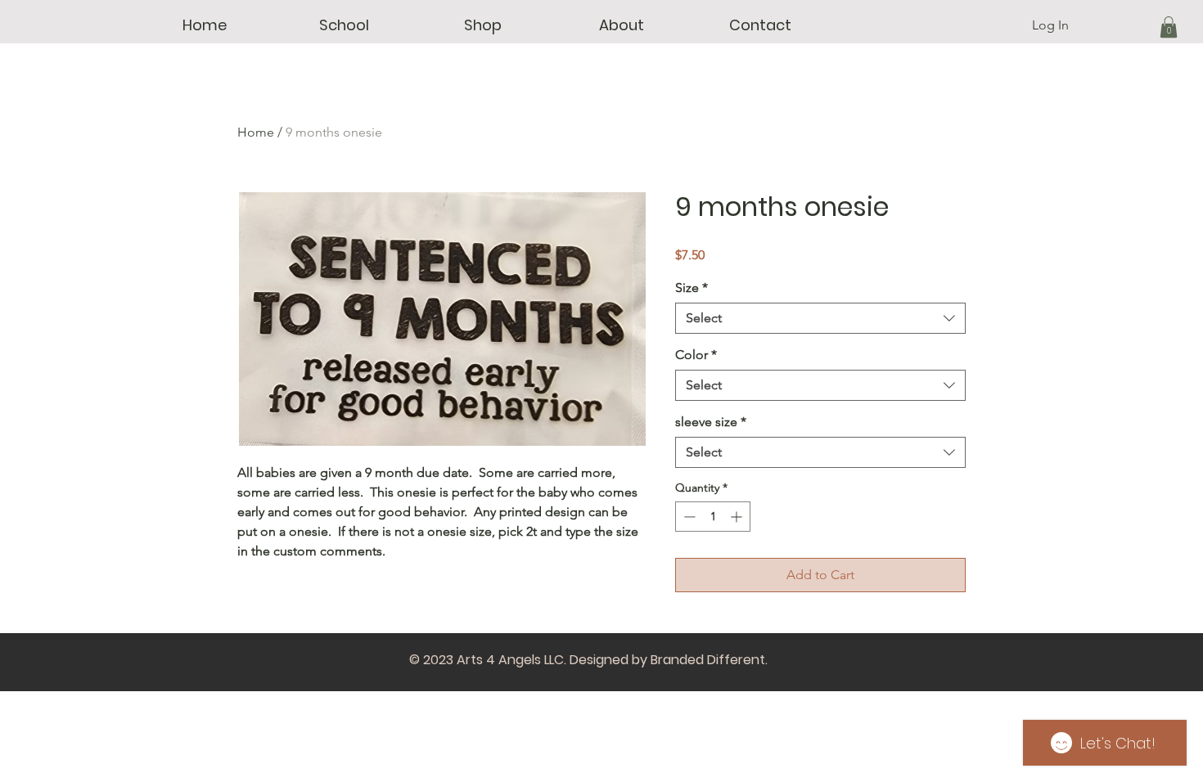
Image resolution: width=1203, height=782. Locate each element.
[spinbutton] (713, 516)
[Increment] (738, 516)
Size (691, 287)
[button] (343, 25)
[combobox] (820, 318)
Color (696, 354)
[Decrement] (688, 516)
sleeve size (710, 421)
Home (255, 132)
